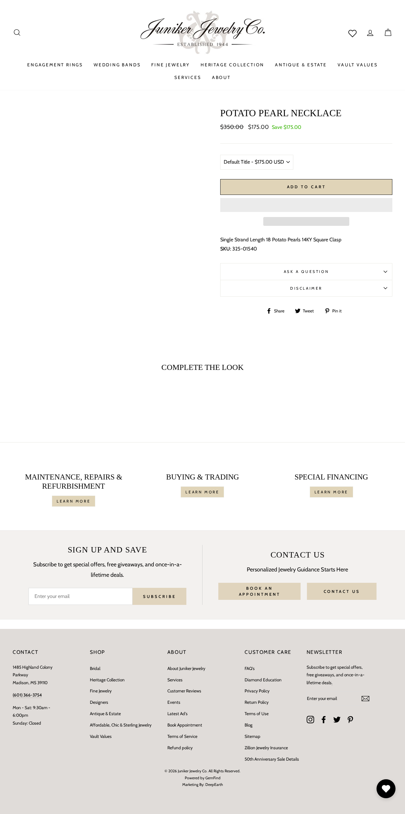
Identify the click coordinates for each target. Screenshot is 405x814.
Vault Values (101, 736)
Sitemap (252, 736)
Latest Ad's (177, 713)
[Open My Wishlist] (386, 788)
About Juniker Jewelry (186, 668)
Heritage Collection (107, 679)
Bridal (95, 668)
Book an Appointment (259, 591)
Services (175, 679)
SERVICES (187, 77)
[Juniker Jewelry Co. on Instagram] (310, 719)
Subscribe (159, 596)
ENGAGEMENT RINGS (55, 65)
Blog (248, 724)
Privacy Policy (257, 690)
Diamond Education (263, 679)
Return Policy (257, 702)
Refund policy (180, 747)
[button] (306, 205)
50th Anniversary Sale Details (272, 759)
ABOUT (221, 77)
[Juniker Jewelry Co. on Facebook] (323, 719)
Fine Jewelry (101, 690)
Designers (99, 702)
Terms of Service (182, 736)
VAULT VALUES (358, 65)
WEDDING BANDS (117, 65)
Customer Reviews (184, 690)
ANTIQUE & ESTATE (301, 65)
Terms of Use (257, 713)
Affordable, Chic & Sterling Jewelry (121, 724)
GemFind (213, 777)
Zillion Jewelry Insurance (266, 747)
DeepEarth (214, 784)
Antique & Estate (105, 713)
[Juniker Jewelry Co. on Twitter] (337, 719)
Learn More (73, 501)
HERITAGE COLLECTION (232, 65)
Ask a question (306, 271)
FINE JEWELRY (170, 65)
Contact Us (342, 591)
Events (173, 702)
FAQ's (250, 668)
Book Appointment (184, 724)
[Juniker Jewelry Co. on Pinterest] (350, 719)
